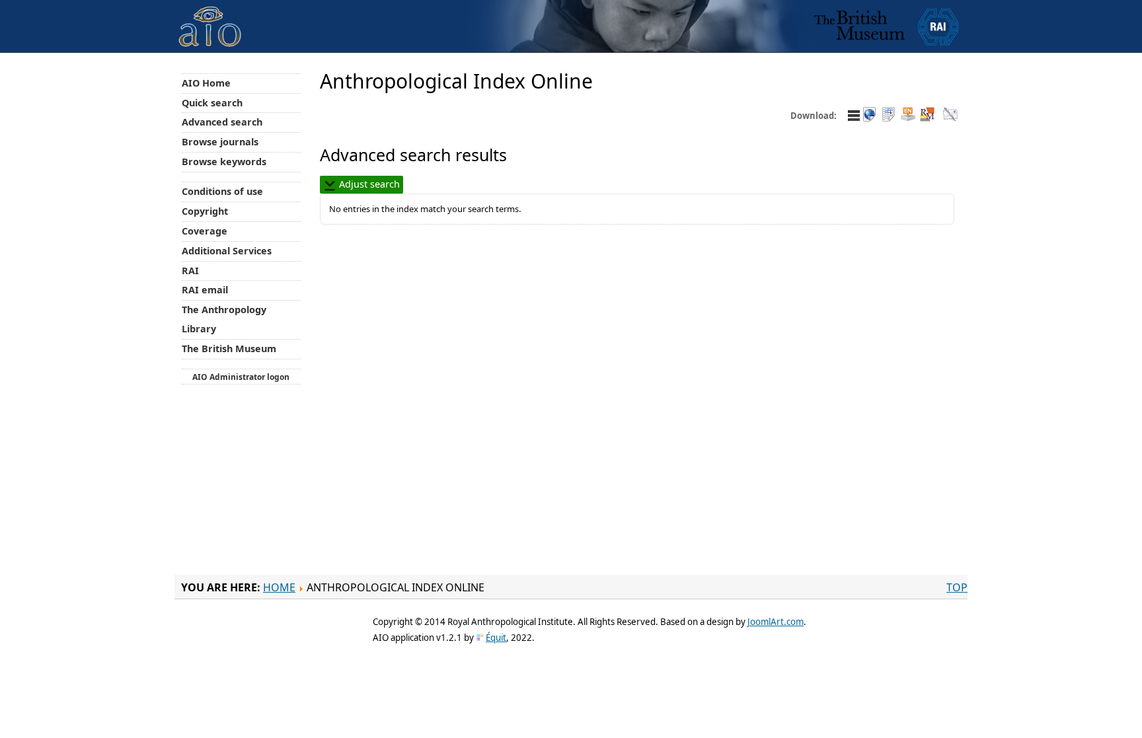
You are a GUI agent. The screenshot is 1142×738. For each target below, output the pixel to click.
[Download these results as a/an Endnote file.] (908, 115)
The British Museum (229, 348)
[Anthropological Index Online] (210, 15)
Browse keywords (224, 161)
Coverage (204, 231)
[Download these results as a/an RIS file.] (927, 115)
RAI (190, 270)
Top (957, 587)
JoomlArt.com (775, 622)
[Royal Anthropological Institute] (938, 26)
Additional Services (227, 250)
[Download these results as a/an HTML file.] (869, 115)
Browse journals (220, 141)
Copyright (205, 211)
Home (279, 587)
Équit (496, 638)
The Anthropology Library (224, 319)
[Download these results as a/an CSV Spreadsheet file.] (889, 115)
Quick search (212, 102)
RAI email (205, 289)
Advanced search (222, 122)
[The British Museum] (859, 26)
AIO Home (206, 83)
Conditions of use (222, 191)
